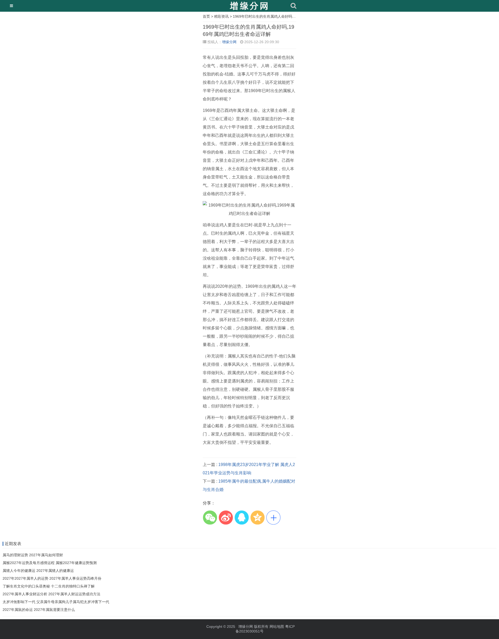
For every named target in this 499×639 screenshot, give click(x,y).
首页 (206, 16)
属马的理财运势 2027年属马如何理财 (33, 555)
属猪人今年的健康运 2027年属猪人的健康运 (38, 570)
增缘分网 (229, 42)
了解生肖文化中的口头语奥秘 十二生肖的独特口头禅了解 (49, 586)
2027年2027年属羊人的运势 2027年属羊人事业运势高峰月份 (52, 578)
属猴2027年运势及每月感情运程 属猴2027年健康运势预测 (50, 563)
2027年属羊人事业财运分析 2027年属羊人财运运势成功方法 (51, 594)
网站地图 (277, 626)
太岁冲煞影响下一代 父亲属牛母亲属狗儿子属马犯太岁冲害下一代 (56, 602)
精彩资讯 (221, 16)
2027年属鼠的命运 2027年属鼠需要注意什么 (39, 610)
